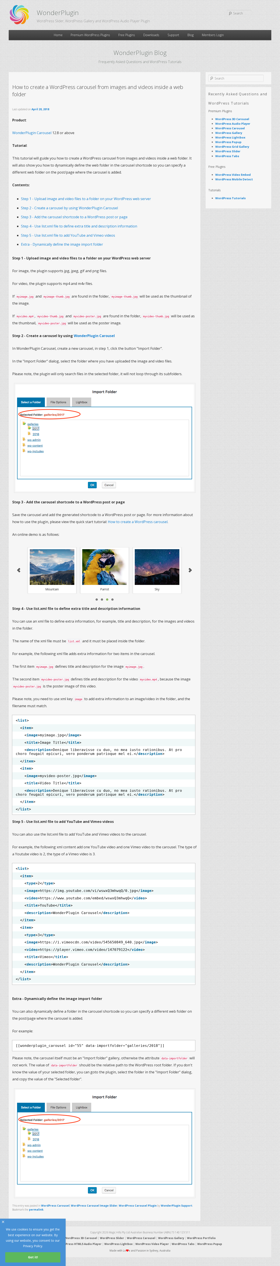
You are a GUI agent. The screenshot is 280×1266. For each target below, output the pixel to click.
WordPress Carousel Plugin (138, 1205)
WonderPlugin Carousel (31, 132)
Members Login (213, 35)
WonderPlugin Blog (140, 52)
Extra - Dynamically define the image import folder (62, 244)
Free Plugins (126, 35)
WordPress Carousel (55, 1205)
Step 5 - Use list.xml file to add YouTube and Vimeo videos (68, 235)
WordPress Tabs (227, 156)
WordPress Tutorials (230, 198)
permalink (36, 1209)
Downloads (151, 35)
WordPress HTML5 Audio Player (80, 1244)
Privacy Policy (32, 1246)
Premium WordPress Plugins (90, 35)
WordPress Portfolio (201, 1238)
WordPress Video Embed (233, 175)
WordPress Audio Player (232, 124)
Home (58, 35)
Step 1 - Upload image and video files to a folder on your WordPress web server (86, 198)
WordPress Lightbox (230, 137)
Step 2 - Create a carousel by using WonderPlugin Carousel (69, 208)
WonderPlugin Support (176, 1205)
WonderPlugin (58, 12)
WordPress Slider (227, 151)
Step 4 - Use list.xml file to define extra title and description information (79, 226)
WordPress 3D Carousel (232, 119)
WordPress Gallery (228, 133)
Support (173, 35)
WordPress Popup (228, 142)
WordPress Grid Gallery (232, 147)
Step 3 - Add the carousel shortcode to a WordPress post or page (74, 217)
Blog (190, 35)
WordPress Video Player (152, 1244)
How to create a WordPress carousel (138, 521)
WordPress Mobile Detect (234, 179)
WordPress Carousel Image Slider (94, 1205)
